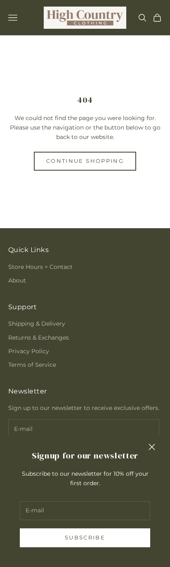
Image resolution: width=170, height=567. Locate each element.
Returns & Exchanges (38, 337)
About (17, 280)
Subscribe (85, 537)
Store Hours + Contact (40, 267)
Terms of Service (32, 364)
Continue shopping (85, 160)
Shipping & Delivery (36, 323)
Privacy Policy (28, 351)
